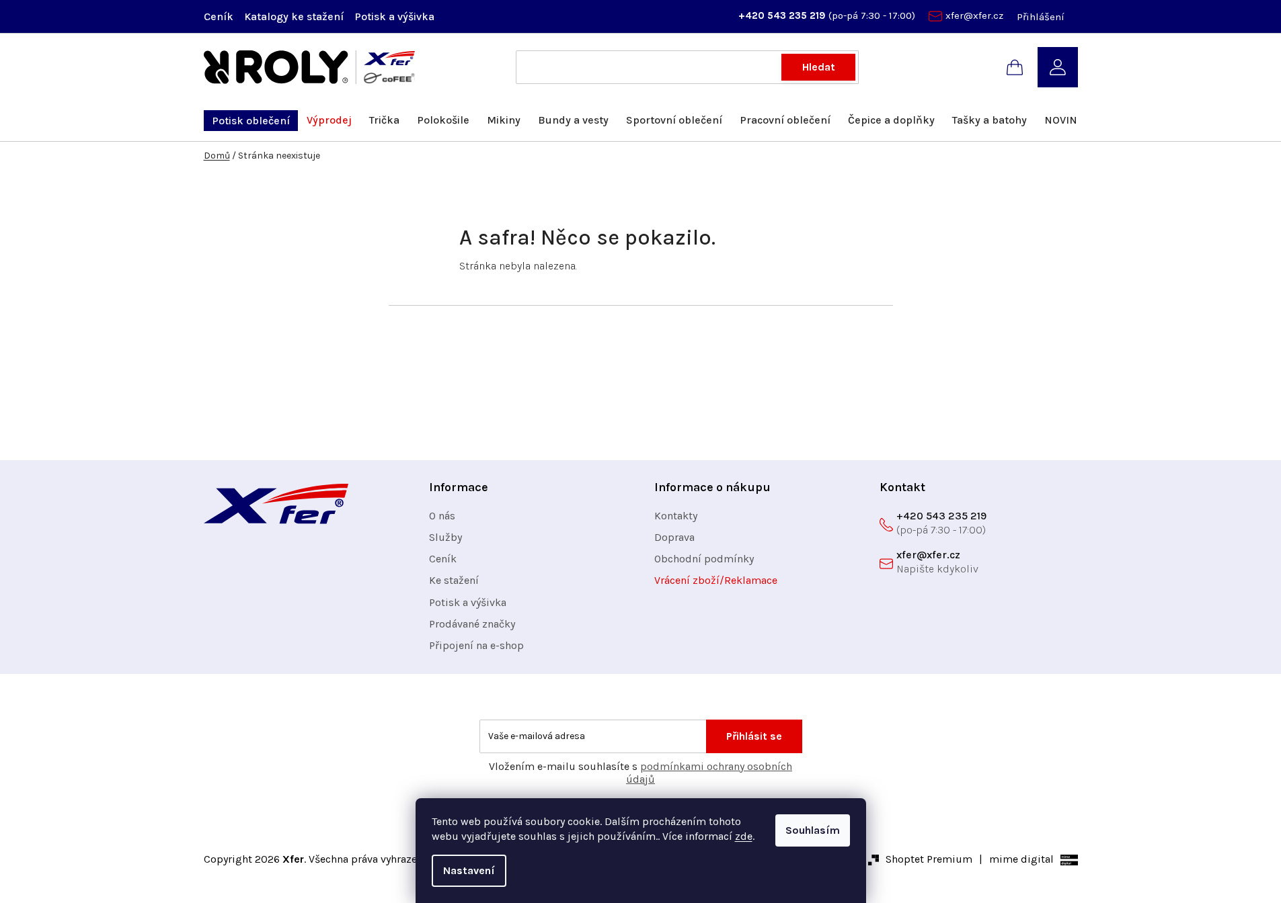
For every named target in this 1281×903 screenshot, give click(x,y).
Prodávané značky (472, 623)
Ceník (218, 16)
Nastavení (469, 870)
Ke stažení (454, 580)
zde (743, 836)
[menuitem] (251, 120)
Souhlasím (812, 830)
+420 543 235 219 (783, 15)
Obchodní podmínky (704, 558)
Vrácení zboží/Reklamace (715, 580)
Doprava (674, 537)
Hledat (818, 66)
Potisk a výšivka (394, 16)
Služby (445, 537)
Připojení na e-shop (476, 645)
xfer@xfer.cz (974, 15)
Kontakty (675, 515)
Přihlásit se (754, 736)
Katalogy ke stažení (294, 16)
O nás (442, 515)
